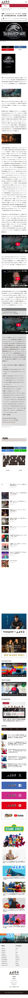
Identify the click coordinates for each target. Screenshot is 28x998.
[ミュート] (22, 675)
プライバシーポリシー (14, 982)
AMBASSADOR (4, 957)
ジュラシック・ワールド (14, 462)
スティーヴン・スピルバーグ (13, 464)
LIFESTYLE (17, 957)
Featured (19, 457)
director (14, 457)
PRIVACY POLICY (5, 965)
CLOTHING (3, 954)
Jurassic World (7, 459)
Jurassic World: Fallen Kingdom (16, 459)
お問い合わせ (14, 984)
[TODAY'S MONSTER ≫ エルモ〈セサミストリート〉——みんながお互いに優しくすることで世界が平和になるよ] (4, 751)
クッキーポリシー (14, 980)
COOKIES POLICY (5, 963)
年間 (23, 729)
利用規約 (14, 978)
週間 (11, 729)
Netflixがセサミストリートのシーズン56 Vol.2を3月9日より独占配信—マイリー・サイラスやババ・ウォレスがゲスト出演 (17, 765)
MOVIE (17, 948)
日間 (5, 729)
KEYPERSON (4, 955)
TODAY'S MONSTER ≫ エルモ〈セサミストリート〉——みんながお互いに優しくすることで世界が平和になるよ (17, 750)
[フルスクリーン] (24, 675)
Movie (5, 6)
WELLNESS (17, 959)
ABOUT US (3, 948)
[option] (15, 938)
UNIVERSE (17, 965)
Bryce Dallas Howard (14, 456)
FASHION (17, 956)
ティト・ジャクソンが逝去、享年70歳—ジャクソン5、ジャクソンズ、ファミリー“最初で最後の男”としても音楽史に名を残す (17, 736)
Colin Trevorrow (9, 457)
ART (16, 954)
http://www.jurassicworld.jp (8, 422)
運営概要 (14, 976)
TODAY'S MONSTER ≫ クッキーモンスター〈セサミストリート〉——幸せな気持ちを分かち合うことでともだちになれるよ (17, 758)
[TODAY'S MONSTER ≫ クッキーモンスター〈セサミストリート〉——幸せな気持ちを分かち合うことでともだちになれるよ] (4, 759)
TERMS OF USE (4, 961)
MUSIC (17, 952)
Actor (4, 456)
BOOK (17, 961)
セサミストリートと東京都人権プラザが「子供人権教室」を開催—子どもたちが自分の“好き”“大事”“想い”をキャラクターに (17, 743)
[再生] (3, 675)
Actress (8, 456)
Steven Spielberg (12, 461)
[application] (14, 670)
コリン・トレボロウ (20, 461)
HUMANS (17, 963)
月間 (17, 729)
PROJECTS (3, 952)
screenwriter (7, 461)
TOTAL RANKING (4, 959)
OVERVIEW (3, 950)
